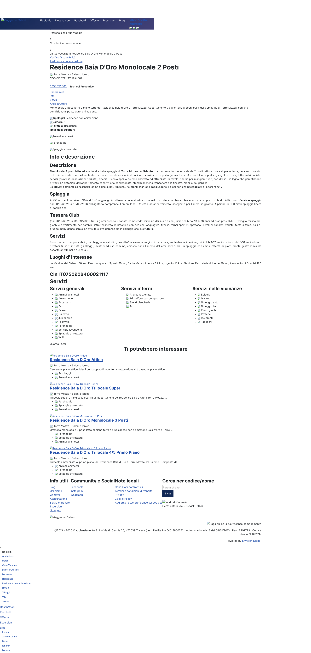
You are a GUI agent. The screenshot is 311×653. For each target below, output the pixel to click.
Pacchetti (80, 20)
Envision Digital (251, 540)
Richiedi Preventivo (82, 86)
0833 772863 (58, 86)
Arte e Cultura (9, 636)
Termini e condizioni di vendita (133, 491)
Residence (7, 578)
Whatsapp (77, 494)
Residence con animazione (66, 61)
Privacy (119, 494)
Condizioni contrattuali (129, 487)
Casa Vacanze (9, 565)
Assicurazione (58, 498)
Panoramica (57, 92)
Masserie (7, 574)
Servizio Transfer (60, 502)
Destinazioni (62, 20)
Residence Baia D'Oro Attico (76, 359)
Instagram (77, 491)
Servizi (54, 99)
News (5, 641)
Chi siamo (56, 491)
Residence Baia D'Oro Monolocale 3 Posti (89, 420)
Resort (5, 587)
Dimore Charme (10, 569)
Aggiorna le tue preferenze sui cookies (138, 502)
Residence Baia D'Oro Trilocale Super (85, 388)
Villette (5, 601)
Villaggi (6, 592)
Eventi (5, 632)
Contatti (55, 494)
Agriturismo (8, 556)
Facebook (77, 487)
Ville (4, 597)
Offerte (94, 20)
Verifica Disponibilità (62, 57)
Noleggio (55, 510)
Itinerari (6, 645)
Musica (6, 650)
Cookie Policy (123, 498)
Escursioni (109, 20)
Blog (122, 20)
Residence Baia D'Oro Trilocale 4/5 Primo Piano (95, 452)
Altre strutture (58, 103)
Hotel (5, 560)
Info (52, 96)
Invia (168, 493)
